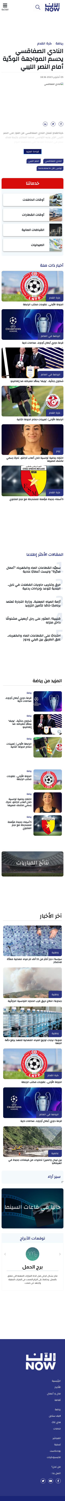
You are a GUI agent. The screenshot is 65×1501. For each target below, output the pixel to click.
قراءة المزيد (32, 151)
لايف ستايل (55, 1416)
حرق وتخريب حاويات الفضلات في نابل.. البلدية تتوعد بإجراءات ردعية (34, 586)
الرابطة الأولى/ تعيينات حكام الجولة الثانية (40, 419)
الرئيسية (56, 1381)
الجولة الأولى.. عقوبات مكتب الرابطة (43, 304)
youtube (50, 1480)
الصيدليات (37, 245)
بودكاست (55, 1451)
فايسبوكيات (54, 1457)
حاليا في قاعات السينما (32, 1207)
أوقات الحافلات (33, 200)
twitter (43, 1480)
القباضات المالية (33, 230)
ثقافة (57, 1400)
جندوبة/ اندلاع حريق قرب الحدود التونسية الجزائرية (35, 1001)
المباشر (57, 1438)
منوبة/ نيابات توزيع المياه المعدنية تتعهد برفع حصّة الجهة (33, 1041)
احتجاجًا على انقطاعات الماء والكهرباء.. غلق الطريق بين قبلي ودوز (34, 637)
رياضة (59, 43)
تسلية (57, 1444)
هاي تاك (56, 1422)
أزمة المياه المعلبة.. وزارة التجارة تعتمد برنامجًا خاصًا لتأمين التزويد (33, 603)
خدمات (57, 1428)
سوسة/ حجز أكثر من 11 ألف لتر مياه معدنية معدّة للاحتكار (34, 960)
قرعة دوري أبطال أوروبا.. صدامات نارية (43, 342)
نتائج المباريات (32, 863)
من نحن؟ (56, 1466)
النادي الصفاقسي (53, 161)
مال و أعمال (54, 1393)
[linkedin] (45, 125)
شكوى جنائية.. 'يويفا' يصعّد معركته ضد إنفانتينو (36, 381)
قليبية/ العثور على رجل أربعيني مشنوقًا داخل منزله (33, 620)
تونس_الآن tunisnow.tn (50, 168)
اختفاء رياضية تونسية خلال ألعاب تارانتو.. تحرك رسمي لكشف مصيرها (35, 459)
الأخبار (58, 1387)
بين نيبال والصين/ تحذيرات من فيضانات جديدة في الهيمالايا (35, 1161)
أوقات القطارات (33, 215)
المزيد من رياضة (47, 680)
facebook (58, 1480)
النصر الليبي (33, 161)
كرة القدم (44, 43)
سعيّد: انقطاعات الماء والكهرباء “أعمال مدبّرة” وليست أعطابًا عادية (33, 569)
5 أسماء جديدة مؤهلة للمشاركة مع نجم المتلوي (36, 499)
